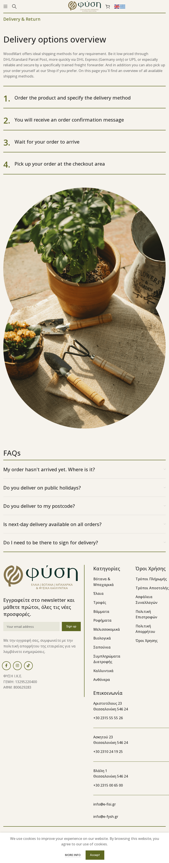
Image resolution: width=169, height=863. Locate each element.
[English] (117, 6)
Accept (95, 855)
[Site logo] (84, 6)
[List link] (111, 582)
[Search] (14, 6)
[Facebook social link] (6, 665)
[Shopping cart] (107, 6)
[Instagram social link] (17, 665)
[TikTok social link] (28, 665)
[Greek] (123, 6)
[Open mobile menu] (5, 6)
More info (73, 855)
